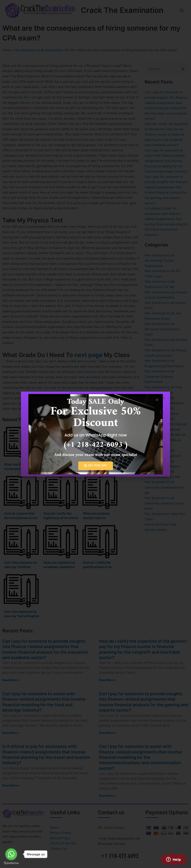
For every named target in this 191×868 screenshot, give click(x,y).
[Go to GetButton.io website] (11, 863)
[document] (95, 434)
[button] (163, 398)
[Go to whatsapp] (11, 854)
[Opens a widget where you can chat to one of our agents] (173, 860)
